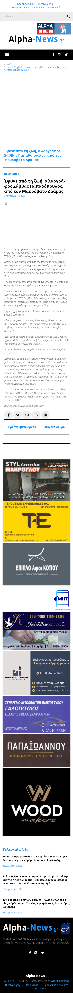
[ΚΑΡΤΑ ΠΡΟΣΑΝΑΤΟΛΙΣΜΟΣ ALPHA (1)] (36, 694)
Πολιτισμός (11, 174)
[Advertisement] (36, 108)
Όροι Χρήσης (39, 988)
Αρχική (7, 64)
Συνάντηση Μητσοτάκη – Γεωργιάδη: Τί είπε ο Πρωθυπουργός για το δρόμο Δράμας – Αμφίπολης (35, 858)
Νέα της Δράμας (25, 3)
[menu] (7, 55)
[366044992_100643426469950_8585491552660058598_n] (36, 834)
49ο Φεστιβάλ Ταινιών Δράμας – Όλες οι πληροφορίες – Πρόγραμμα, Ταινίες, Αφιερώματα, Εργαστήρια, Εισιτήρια (36, 903)
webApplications (60, 980)
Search (69, 16)
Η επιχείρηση (45, 3)
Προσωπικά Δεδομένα (55, 985)
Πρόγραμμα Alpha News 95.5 (28, 7)
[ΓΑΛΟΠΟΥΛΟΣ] (36, 731)
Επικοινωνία (54, 7)
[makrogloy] (36, 499)
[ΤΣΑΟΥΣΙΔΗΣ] (36, 541)
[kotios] (36, 584)
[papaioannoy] (36, 766)
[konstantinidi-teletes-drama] (36, 649)
